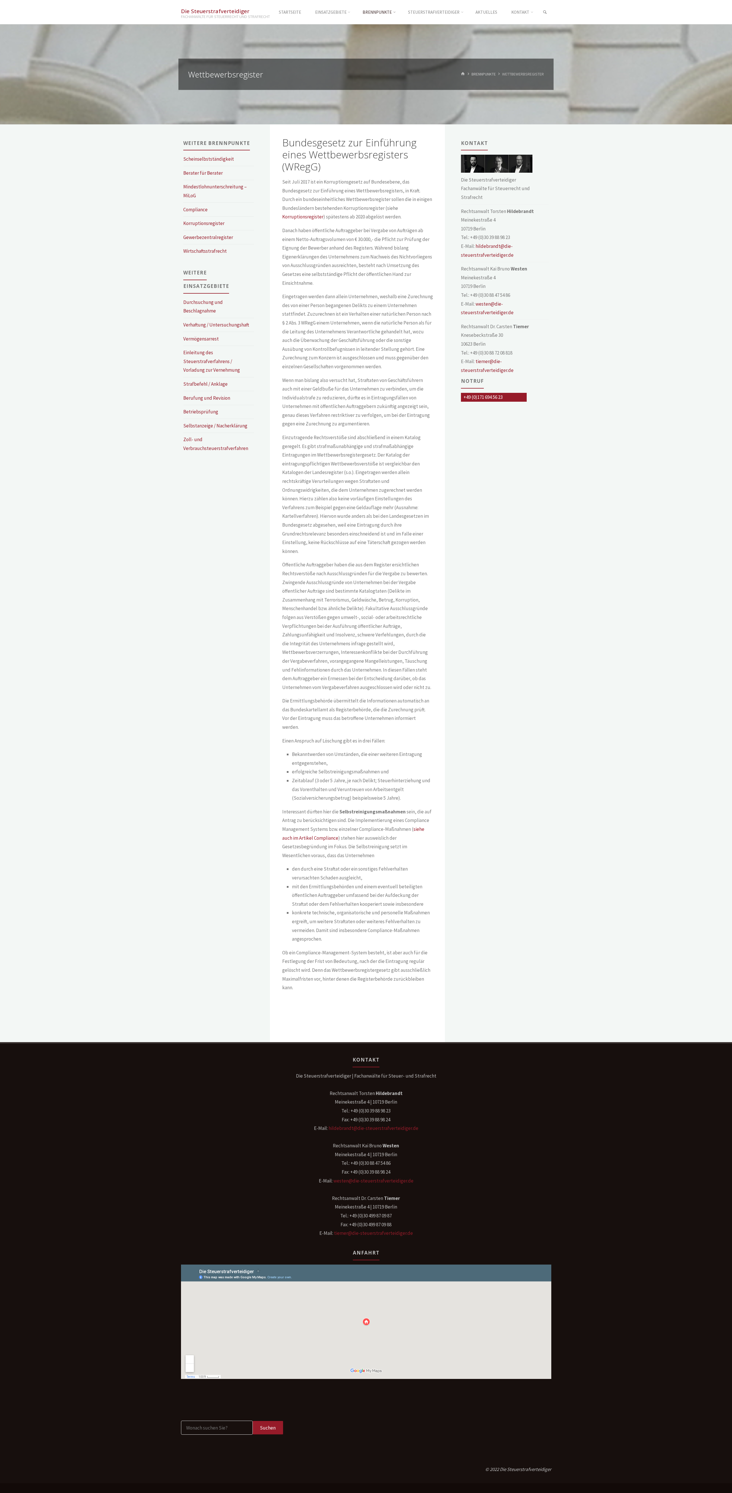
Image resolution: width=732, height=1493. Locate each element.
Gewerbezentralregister (208, 237)
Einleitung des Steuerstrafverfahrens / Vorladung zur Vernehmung (211, 361)
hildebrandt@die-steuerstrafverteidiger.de (373, 1128)
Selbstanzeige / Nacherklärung (215, 426)
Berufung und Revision (206, 398)
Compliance (195, 209)
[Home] (463, 74)
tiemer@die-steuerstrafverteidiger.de (373, 1233)
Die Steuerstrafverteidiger (215, 10)
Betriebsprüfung (200, 412)
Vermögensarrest (201, 339)
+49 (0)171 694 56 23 (483, 397)
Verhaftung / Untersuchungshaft (216, 325)
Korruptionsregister (302, 217)
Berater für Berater (203, 173)
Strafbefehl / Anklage (205, 384)
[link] (544, 12)
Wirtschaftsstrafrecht (205, 251)
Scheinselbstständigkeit (208, 159)
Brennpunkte (484, 74)
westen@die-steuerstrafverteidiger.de (373, 1181)
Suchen (268, 1428)
